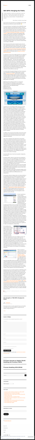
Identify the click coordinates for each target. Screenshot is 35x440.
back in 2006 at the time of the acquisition (14, 280)
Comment (5, 321)
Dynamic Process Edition (10, 73)
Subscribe (6, 414)
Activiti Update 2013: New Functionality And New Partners (14, 400)
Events (4, 430)
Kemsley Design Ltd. (7, 420)
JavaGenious (8, 302)
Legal (4, 432)
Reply (4, 310)
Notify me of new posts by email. (8, 348)
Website (4, 342)
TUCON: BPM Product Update (9, 402)
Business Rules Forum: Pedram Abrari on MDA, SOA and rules (14, 394)
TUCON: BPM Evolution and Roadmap (10, 401)
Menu (30, 5)
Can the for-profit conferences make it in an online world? (14, 391)
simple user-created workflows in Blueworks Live (21, 255)
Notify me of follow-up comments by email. (10, 346)
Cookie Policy (18, 438)
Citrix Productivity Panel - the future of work (11, 396)
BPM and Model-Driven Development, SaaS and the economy (14, 397)
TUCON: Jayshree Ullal (8, 395)
